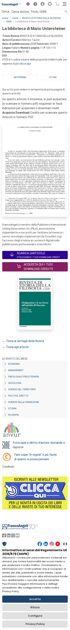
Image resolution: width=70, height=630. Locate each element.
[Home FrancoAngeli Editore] (12, 4)
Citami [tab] (53, 77)
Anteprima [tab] (20, 77)
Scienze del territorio (22, 389)
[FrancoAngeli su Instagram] (13, 536)
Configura (35, 616)
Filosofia (13, 415)
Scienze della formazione (23, 402)
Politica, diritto (18, 395)
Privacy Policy (35, 624)
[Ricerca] (66, 11)
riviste (15, 18)
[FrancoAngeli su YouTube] (17, 536)
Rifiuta (35, 607)
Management (16, 370)
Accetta (35, 599)
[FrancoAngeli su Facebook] (4, 536)
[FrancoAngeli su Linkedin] (8, 536)
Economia (14, 364)
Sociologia (14, 383)
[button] (27, 4)
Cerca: (5, 11)
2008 (8, 21)
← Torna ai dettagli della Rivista (23, 341)
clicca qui (25, 63)
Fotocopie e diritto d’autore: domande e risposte (39, 445)
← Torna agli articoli (15, 347)
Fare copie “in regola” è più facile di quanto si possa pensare (35, 457)
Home (5, 18)
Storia (12, 408)
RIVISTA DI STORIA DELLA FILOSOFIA (41, 18)
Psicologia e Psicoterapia (23, 376)
